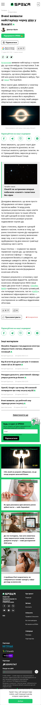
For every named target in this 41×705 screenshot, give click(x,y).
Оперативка (12, 12)
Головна (4, 10)
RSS (4, 616)
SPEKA (9, 675)
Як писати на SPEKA (31, 624)
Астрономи (6, 62)
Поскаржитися (32, 317)
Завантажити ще (20, 415)
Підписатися (11, 42)
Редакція (28, 597)
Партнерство (29, 639)
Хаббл (35, 291)
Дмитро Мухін (12, 30)
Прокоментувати (12, 317)
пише (6, 80)
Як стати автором (31, 620)
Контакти (28, 607)
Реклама (28, 635)
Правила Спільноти (31, 616)
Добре (20, 701)
